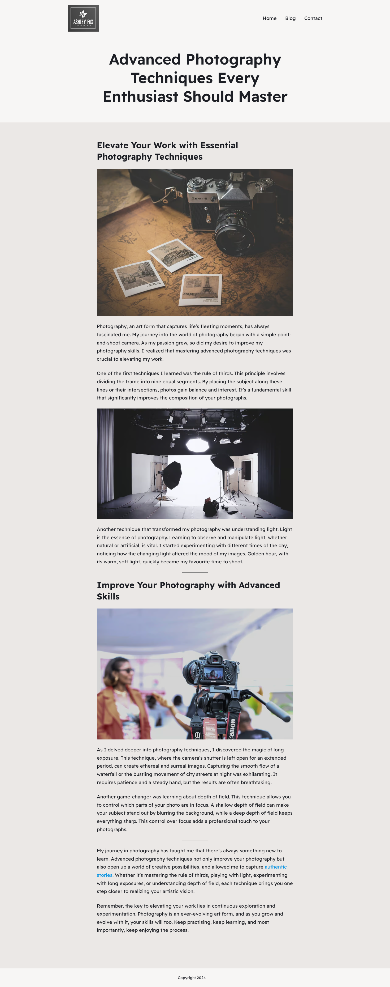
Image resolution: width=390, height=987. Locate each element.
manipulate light (246, 537)
